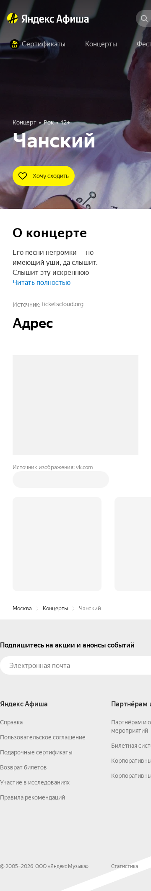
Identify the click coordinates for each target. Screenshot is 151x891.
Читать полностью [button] (41, 283)
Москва (22, 608)
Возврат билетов (23, 767)
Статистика (124, 866)
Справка (11, 722)
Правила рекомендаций (32, 797)
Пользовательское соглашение (43, 737)
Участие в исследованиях (35, 782)
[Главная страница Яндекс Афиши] (12, 18)
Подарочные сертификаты (36, 752)
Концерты (55, 608)
